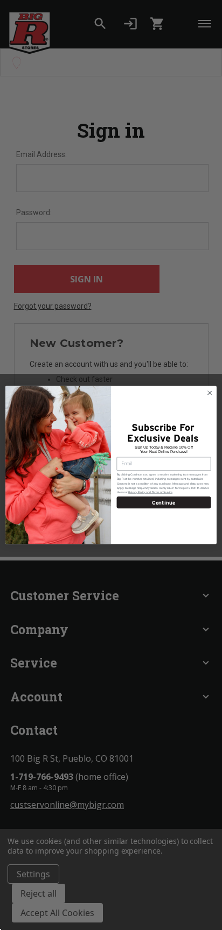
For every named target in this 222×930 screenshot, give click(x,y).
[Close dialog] (209, 392)
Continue (163, 502)
